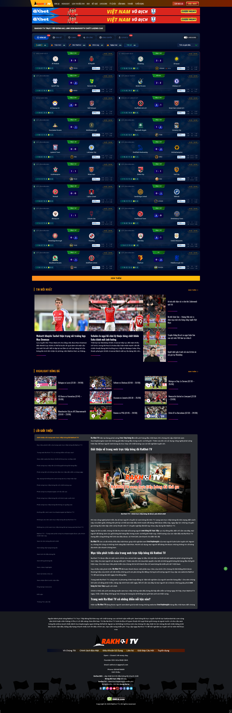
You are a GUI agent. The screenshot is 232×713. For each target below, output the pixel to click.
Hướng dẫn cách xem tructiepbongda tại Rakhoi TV (55, 512)
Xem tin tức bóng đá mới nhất (48, 541)
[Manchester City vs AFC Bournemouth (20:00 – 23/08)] (45, 412)
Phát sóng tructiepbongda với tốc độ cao (52, 491)
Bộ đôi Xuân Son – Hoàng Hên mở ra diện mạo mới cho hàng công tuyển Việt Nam (182, 319)
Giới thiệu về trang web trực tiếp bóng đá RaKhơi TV (58, 437)
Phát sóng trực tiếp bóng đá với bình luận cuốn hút (56, 498)
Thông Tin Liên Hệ (43, 602)
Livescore (103, 3)
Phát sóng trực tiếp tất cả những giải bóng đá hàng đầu (57, 465)
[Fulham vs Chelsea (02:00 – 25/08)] (101, 382)
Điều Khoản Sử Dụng (113, 650)
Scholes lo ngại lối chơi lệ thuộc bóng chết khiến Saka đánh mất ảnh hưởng (115, 337)
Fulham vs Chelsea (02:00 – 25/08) (126, 382)
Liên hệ (130, 650)
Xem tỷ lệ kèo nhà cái (44, 574)
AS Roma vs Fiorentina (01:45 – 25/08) (70, 398)
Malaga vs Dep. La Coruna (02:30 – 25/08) (181, 383)
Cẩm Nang (121, 3)
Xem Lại (56, 3)
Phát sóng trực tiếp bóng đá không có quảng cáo (54, 505)
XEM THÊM (192, 290)
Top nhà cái (178, 3)
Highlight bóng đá (48, 371)
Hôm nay (97, 45)
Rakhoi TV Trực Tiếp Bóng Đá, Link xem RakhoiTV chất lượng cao (68, 28)
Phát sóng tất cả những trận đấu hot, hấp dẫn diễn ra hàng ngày (60, 472)
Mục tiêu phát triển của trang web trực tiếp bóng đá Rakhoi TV (59, 445)
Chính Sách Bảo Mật (89, 650)
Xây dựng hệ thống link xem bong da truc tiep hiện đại (56, 478)
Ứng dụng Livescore (44, 587)
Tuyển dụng (139, 3)
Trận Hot (59, 45)
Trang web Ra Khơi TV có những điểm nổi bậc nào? (55, 452)
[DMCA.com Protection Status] (116, 698)
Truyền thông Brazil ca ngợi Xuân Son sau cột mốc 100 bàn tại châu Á (181, 336)
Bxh (88, 3)
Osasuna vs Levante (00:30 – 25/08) (127, 397)
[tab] (41, 37)
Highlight (66, 3)
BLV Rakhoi (78, 45)
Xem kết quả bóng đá (44, 561)
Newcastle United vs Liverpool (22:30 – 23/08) (182, 398)
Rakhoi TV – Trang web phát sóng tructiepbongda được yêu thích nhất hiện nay (61, 534)
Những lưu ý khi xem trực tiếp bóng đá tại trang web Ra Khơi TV (60, 527)
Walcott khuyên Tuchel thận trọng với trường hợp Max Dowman (61, 337)
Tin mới (130, 3)
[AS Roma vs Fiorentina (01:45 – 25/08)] (45, 397)
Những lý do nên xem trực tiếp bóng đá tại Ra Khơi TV (56, 520)
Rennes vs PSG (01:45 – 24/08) (125, 412)
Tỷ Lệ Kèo (112, 3)
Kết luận (40, 594)
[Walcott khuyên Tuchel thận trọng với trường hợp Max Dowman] (61, 313)
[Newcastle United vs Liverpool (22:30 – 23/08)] (156, 397)
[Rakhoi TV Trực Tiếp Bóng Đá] (42, 3)
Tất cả (131, 45)
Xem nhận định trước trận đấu (48, 580)
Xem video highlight (44, 567)
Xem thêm (116, 278)
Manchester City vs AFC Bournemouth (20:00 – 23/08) (72, 413)
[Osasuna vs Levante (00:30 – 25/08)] (101, 397)
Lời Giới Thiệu (44, 430)
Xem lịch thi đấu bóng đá (46, 554)
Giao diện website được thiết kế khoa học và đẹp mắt (56, 459)
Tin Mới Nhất (44, 289)
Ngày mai (115, 45)
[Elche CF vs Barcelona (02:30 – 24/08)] (156, 412)
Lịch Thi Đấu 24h (78, 3)
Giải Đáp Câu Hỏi (146, 650)
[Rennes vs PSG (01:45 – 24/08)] (101, 412)
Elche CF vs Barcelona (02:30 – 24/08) (183, 412)
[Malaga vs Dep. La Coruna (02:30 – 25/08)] (156, 382)
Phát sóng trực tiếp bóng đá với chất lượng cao (54, 485)
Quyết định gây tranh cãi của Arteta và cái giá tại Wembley (182, 353)
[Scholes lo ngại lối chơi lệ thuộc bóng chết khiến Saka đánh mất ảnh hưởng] (116, 313)
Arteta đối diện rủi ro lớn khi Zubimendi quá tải (182, 303)
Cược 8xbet (192, 3)
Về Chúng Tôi (69, 650)
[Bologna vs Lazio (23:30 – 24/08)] (45, 382)
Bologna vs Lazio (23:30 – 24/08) (70, 382)
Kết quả (95, 3)
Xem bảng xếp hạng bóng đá (47, 548)
